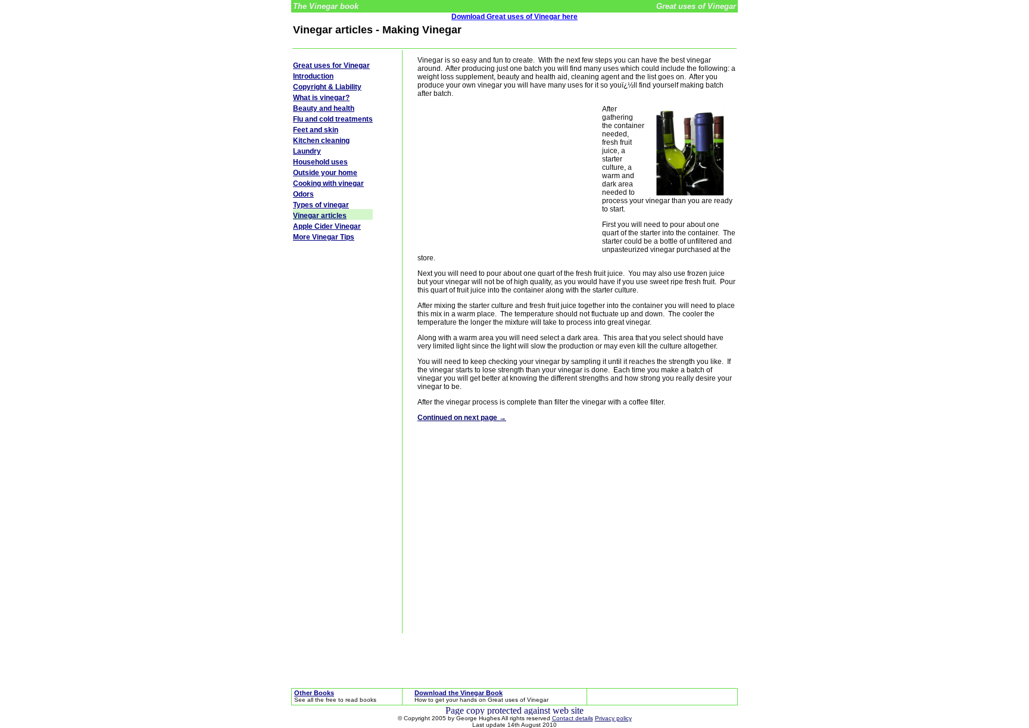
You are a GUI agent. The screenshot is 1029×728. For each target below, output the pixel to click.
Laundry (307, 151)
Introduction (313, 76)
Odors (303, 194)
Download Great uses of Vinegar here (514, 17)
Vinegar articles (320, 215)
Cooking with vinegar (328, 183)
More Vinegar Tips (323, 237)
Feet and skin (315, 130)
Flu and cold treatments (333, 119)
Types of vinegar (321, 205)
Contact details (572, 718)
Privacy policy (613, 718)
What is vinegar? (321, 98)
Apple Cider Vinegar (327, 226)
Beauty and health (323, 108)
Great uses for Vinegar (331, 65)
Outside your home (325, 173)
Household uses (320, 162)
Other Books (314, 692)
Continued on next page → (461, 417)
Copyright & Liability (327, 87)
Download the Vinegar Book (458, 692)
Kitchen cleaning (321, 140)
